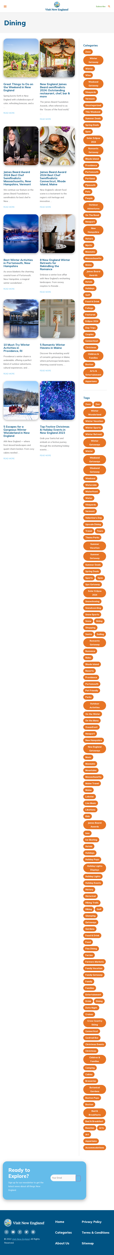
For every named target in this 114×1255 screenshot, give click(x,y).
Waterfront (91, 491)
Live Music (90, 803)
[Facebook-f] (20, 1232)
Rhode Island (92, 158)
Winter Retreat (93, 434)
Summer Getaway (95, 556)
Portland (90, 178)
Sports (89, 578)
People (89, 198)
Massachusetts (93, 258)
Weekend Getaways (94, 459)
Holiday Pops (92, 859)
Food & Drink (92, 301)
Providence (91, 165)
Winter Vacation (94, 421)
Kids (87, 816)
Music (88, 757)
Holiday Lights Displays (94, 868)
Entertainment (93, 994)
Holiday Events (93, 883)
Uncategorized (93, 105)
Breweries (90, 1081)
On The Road (92, 215)
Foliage (89, 308)
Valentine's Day (93, 517)
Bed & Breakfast (94, 1121)
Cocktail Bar (91, 1037)
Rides (88, 657)
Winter (89, 68)
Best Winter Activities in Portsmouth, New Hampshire (18, 263)
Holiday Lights (93, 876)
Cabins (88, 1074)
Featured (90, 314)
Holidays (89, 288)
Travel (88, 531)
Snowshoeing (92, 601)
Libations (90, 809)
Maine (88, 265)
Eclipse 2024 (91, 321)
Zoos (88, 51)
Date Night (91, 1007)
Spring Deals (92, 125)
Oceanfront (91, 727)
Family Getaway (93, 975)
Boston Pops (92, 1098)
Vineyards (90, 92)
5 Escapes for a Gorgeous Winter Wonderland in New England (16, 431)
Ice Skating (91, 839)
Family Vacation (93, 968)
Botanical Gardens (95, 1089)
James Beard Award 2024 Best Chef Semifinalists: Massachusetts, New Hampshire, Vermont (17, 178)
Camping (90, 1067)
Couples (89, 334)
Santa (88, 634)
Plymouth (90, 185)
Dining (99, 1001)
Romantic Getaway (93, 150)
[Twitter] (26, 1232)
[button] (5, 6)
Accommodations (94, 1147)
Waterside (91, 485)
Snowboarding (93, 608)
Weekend (90, 478)
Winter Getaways (94, 442)
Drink (88, 1001)
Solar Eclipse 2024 (93, 140)
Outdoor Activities (95, 705)
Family (88, 981)
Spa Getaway (92, 584)
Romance (90, 651)
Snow (88, 621)
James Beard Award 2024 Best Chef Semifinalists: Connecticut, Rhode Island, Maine (53, 178)
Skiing (99, 621)
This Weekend (92, 112)
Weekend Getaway (93, 83)
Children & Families (93, 356)
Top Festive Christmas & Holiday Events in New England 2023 (54, 429)
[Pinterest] (33, 1232)
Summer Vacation (95, 546)
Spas (88, 131)
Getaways (90, 922)
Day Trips (90, 327)
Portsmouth (91, 172)
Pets (87, 191)
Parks (88, 697)
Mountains (90, 770)
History (89, 889)
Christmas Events (94, 1044)
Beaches (89, 1128)
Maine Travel (92, 783)
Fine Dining (91, 948)
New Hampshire (93, 230)
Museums (90, 251)
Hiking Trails (91, 902)
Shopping (90, 627)
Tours (100, 531)
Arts (101, 1128)
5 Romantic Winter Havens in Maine (52, 346)
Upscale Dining (93, 524)
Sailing (100, 634)
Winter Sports (93, 427)
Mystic (88, 245)
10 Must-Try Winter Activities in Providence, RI (16, 348)
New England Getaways (94, 749)
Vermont (90, 98)
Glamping (90, 915)
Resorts (89, 670)
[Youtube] (13, 1232)
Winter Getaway (93, 60)
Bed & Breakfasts (95, 1113)
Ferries (89, 955)
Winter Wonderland (94, 412)
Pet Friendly (91, 690)
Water (88, 498)
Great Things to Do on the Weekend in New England (18, 87)
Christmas (90, 347)
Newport (90, 221)
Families (89, 988)
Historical (90, 896)
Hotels (88, 281)
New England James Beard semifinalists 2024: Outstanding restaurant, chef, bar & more (55, 90)
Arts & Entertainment (93, 373)
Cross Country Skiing (94, 1023)
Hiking (88, 909)
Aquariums (91, 381)
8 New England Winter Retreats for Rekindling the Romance (55, 264)
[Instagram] (6, 1232)
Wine (88, 75)
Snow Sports (92, 614)
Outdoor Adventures (93, 206)
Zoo (98, 404)
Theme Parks (92, 537)
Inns (87, 833)
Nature (89, 238)
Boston (89, 364)
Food (88, 942)
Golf (87, 295)
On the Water (92, 714)
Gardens (89, 929)
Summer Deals (93, 118)
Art (87, 1134)
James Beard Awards (93, 273)
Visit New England (21, 1239)
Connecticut (91, 341)
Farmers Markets (94, 961)
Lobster (89, 796)
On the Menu (92, 720)
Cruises (89, 1014)
